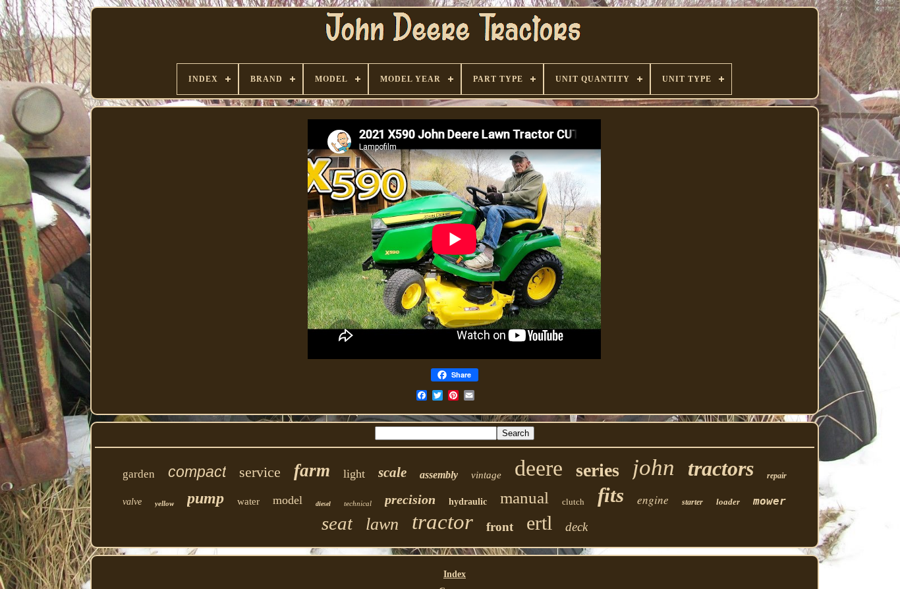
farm (312, 470)
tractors (721, 468)
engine (653, 499)
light (354, 473)
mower (769, 501)
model (287, 500)
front (499, 527)
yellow (164, 503)
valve (132, 502)
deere (539, 468)
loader (728, 502)
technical (358, 503)
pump (205, 498)
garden (139, 474)
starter (692, 502)
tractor (442, 522)
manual (524, 498)
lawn (382, 524)
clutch (573, 502)
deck (576, 527)
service (260, 472)
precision (410, 499)
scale (392, 472)
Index (454, 574)
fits (611, 495)
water (248, 501)
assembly (439, 474)
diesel (323, 503)
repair (777, 475)
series (597, 470)
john (654, 467)
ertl (539, 523)
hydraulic (468, 502)
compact (197, 471)
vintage (486, 475)
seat (337, 523)
